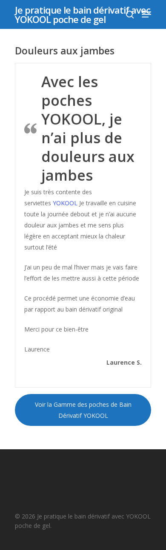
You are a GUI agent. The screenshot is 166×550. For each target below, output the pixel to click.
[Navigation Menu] (146, 14)
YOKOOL (65, 203)
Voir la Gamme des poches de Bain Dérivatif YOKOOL (83, 410)
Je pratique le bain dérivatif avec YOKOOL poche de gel (82, 14)
